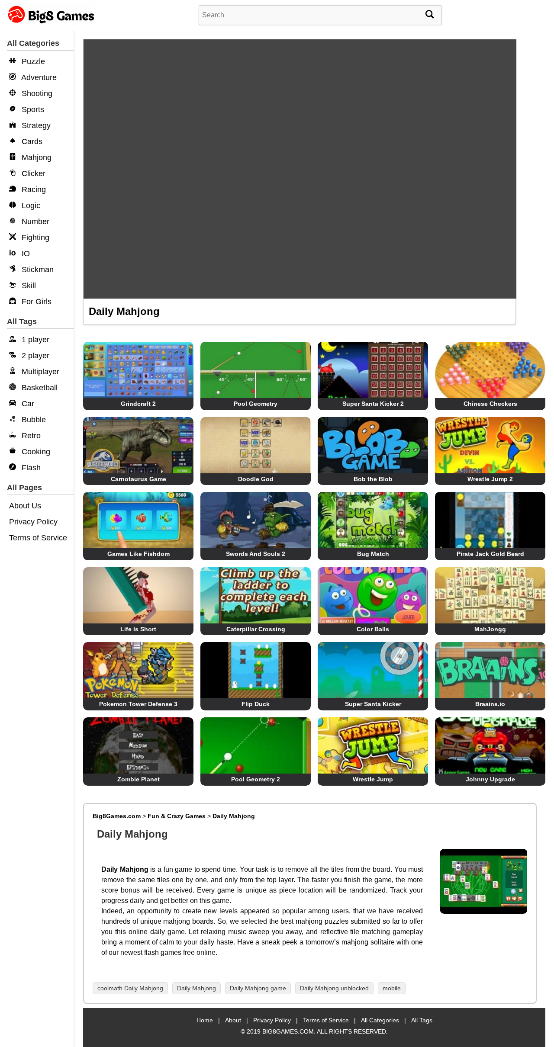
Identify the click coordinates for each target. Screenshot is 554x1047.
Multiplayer (39, 371)
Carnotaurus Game (138, 478)
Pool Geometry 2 (255, 779)
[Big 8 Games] (49, 22)
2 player (34, 355)
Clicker (32, 173)
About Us (25, 505)
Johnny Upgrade (490, 779)
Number (34, 221)
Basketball (38, 387)
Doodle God (256, 478)
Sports (31, 109)
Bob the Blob (373, 478)
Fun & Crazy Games (177, 816)
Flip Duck (256, 703)
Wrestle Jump (373, 779)
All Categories (380, 1020)
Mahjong (35, 157)
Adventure (38, 77)
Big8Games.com (117, 816)
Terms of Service (38, 537)
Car (26, 403)
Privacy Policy (33, 521)
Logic (29, 205)
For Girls (35, 301)
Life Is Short (138, 629)
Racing (32, 189)
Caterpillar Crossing (255, 629)
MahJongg (490, 629)
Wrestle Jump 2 (490, 478)
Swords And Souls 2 (255, 553)
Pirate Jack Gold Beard (490, 553)
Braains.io (490, 703)
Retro (30, 435)
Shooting (35, 93)
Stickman (36, 269)
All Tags (421, 1020)
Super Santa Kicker (373, 703)
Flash (30, 467)
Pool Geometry (255, 403)
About (233, 1020)
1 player (34, 339)
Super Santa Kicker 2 (373, 403)
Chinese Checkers (490, 403)
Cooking (34, 451)
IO (24, 253)
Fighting (34, 237)
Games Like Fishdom (138, 553)
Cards (30, 141)
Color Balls (373, 629)
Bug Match (373, 553)
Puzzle (32, 61)
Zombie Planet (138, 779)
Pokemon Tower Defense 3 (138, 703)
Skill (27, 285)
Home (204, 1020)
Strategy (35, 125)
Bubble (32, 419)
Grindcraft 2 (138, 403)
